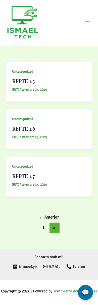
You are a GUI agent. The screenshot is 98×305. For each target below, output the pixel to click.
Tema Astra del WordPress (75, 291)
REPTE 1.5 (23, 81)
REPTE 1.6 (23, 128)
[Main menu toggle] (87, 22)
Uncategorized (22, 71)
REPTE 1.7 (23, 176)
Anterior (49, 217)
